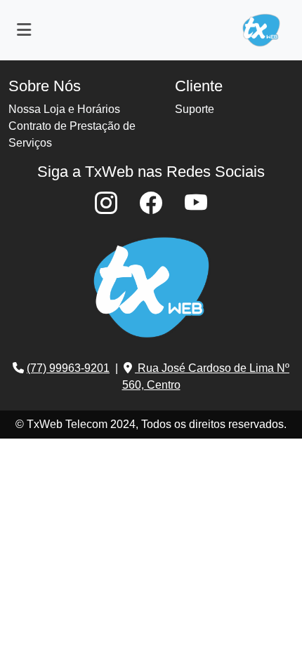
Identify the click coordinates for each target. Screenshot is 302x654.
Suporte (194, 109)
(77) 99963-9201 (68, 368)
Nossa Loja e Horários (64, 109)
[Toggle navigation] (23, 30)
